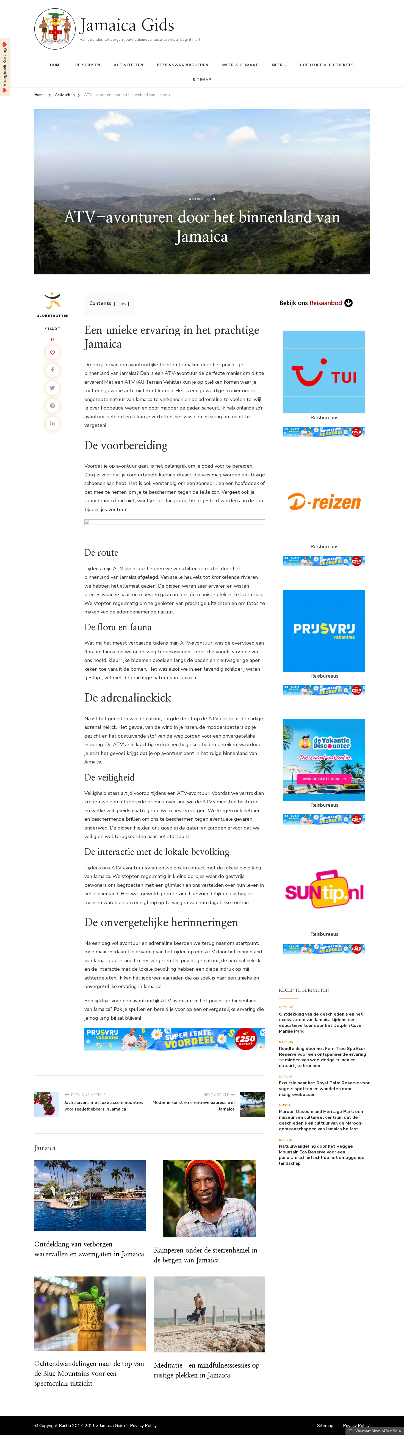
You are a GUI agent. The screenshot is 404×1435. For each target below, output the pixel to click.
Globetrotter (53, 315)
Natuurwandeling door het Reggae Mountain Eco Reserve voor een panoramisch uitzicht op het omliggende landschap (321, 1155)
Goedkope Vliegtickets (327, 65)
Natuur (286, 1007)
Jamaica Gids (127, 25)
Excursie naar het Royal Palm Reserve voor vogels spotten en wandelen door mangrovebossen (324, 1088)
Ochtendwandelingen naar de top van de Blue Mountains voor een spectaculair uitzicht (89, 1374)
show (121, 303)
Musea (285, 1105)
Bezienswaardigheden (183, 65)
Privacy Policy (143, 1426)
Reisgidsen (87, 65)
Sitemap (202, 79)
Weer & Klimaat (240, 65)
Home (56, 65)
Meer (277, 65)
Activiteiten (128, 65)
